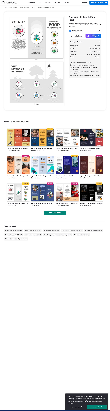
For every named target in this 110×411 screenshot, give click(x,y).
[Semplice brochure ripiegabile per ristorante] (91, 137)
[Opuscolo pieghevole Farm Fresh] (18, 192)
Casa (5, 7)
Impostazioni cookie (77, 407)
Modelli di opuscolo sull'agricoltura (72, 230)
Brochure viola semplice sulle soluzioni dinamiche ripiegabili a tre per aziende (67, 176)
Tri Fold (33, 7)
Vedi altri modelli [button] (55, 212)
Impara (57, 3)
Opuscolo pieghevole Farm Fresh (17, 203)
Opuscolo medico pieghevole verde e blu (42, 176)
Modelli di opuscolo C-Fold (32, 230)
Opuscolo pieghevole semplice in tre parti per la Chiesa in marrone (91, 176)
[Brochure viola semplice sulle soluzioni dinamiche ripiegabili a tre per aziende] (67, 165)
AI (40, 3)
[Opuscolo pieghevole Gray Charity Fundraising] (67, 137)
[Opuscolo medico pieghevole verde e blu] (42, 165)
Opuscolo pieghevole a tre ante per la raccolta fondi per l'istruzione (42, 148)
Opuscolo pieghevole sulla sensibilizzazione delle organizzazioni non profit (42, 203)
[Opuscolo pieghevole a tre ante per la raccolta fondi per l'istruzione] (42, 137)
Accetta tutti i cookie (97, 407)
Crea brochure (13, 7)
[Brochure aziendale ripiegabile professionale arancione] (18, 165)
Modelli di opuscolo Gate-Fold (13, 235)
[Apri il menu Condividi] (99, 31)
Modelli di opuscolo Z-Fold (33, 235)
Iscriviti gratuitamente (99, 3)
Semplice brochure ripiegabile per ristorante (91, 148)
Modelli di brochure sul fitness (93, 230)
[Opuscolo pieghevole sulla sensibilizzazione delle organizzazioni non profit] (42, 192)
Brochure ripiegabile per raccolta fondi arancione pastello (67, 203)
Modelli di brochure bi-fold (51, 230)
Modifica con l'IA (95, 36)
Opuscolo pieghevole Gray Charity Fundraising (67, 148)
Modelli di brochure (24, 7)
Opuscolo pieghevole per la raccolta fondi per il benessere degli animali (18, 148)
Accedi (84, 3)
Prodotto (32, 3)
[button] (77, 36)
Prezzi (66, 3)
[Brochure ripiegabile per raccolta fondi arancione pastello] (67, 192)
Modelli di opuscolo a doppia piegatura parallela (57, 235)
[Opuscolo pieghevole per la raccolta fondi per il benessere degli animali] (18, 137)
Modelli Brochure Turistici (81, 235)
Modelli (47, 3)
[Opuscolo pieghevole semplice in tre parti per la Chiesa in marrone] (91, 165)
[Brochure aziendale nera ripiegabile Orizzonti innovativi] (91, 192)
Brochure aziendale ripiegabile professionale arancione (18, 176)
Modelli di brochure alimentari (13, 230)
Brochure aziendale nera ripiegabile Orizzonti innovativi (91, 203)
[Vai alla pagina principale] (9, 2)
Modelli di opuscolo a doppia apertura (16, 239)
